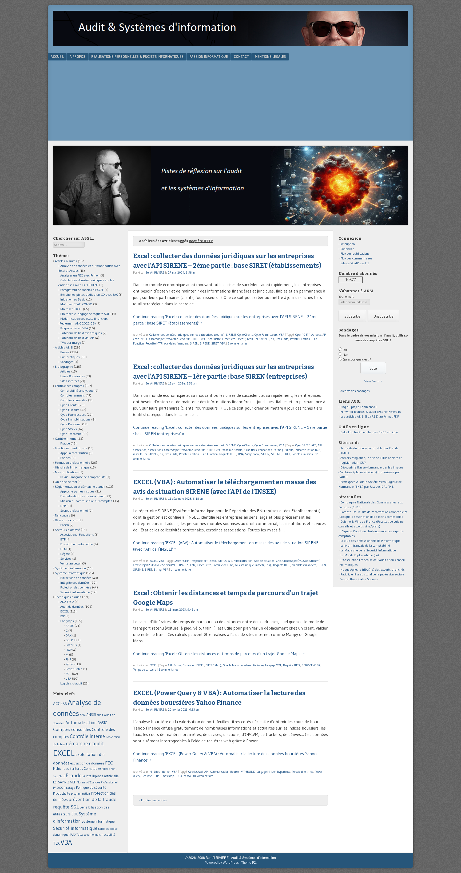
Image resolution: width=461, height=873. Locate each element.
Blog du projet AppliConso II (358, 407)
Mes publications (67, 472)
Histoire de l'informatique (72, 467)
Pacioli (64, 525)
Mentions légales (270, 56)
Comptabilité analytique (77, 391)
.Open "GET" (302, 335)
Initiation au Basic (72, 299)
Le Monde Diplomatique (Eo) (359, 555)
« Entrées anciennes (153, 800)
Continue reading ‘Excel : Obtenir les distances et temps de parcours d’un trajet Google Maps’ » (219, 653)
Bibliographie (64, 367)
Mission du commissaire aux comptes (86, 501)
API (325, 335)
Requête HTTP (153, 343)
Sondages (67, 362)
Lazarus (71, 645)
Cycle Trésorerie (71, 434)
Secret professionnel (74, 510)
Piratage (69, 788)
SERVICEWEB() (311, 665)
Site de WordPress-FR (354, 263)
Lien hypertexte (280, 772)
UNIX (179, 776)
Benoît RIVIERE (154, 272)
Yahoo (187, 776)
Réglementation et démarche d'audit (80, 486)
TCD (72, 834)
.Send (212, 561)
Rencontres (62, 515)
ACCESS (60, 703)
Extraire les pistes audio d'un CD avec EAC (89, 295)
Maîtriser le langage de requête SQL (85, 314)
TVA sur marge (70, 343)
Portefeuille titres (302, 772)
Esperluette (213, 339)
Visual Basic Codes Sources (359, 579)
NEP (63, 506)
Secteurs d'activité (67, 530)
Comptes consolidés (73, 400)
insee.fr (241, 339)
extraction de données (87, 763)
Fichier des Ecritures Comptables (77, 769)
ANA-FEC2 (67, 602)
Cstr (192, 565)
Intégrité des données (75, 582)
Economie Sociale (231, 450)
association (139, 450)
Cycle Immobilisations (75, 419)
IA (83, 776)
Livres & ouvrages (72, 376)
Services (65, 558)
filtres (106, 769)
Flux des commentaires (356, 258)
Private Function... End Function (198, 454)
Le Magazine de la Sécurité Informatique (368, 550)
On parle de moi (66, 482)
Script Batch (74, 669)
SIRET (215, 343)
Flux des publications (354, 253)
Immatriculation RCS (307, 450)
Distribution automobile (76, 544)
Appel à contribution (74, 453)
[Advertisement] (230, 100)
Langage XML (273, 665)
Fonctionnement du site (71, 448)
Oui (345, 350)
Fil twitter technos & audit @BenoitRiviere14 (370, 412)
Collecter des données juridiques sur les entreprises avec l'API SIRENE (192, 335)
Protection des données (75, 587)
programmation (80, 793)
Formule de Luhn (223, 565)
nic (272, 339)
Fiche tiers (228, 339)
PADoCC (58, 788)
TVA (56, 843)
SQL (68, 674)
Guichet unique (244, 565)
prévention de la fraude (92, 799)
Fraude (65, 443)
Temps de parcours (144, 669)
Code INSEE (140, 339)
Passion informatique (208, 56)
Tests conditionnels (89, 834)
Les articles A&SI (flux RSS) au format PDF (369, 416)
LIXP (68, 650)
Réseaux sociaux (66, 520)
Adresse (316, 335)
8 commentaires (168, 669)
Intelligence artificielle (102, 776)
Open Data (282, 339)
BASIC (70, 626)
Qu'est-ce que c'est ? (357, 359)
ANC (83, 715)
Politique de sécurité (91, 787)
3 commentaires (237, 343)
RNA (241, 454)
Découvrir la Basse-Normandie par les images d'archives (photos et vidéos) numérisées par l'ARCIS (371, 472)
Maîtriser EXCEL (71, 309)
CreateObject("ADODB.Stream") (301, 561)
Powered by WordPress (222, 862)
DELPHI (70, 640)
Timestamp (167, 776)
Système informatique (70, 573)
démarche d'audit (85, 743)
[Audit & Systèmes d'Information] (230, 44)
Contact (241, 56)
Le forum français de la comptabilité (365, 545)
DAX (68, 635)
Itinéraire (258, 665)
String (158, 569)
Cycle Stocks (68, 429)
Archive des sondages (355, 391)
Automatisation (243, 561)
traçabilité (108, 834)
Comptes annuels (72, 395)
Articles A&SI (64, 347)
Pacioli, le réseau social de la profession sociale (372, 574)
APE (313, 445)
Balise (177, 665)
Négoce (65, 554)
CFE (278, 561)
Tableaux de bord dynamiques (81, 333)
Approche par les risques (77, 491)
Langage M (263, 772)
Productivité (61, 793)
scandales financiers (176, 343)
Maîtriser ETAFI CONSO (76, 304)
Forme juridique (283, 450)
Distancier (188, 665)
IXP (62, 616)
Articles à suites (66, 261)
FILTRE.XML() (213, 665)
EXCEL (153, 561)
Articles (65, 371)
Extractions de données (76, 578)
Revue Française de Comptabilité (83, 477)
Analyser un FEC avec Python (80, 275)
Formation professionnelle (72, 462)
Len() (250, 339)
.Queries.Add (195, 772)
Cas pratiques (70, 357)
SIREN (194, 343)
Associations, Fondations (77, 534)
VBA (281, 335)
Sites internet (161, 772)
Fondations (265, 450)
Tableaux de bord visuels (77, 338)
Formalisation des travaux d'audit (83, 496)
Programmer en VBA (74, 328)
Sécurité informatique (75, 592)
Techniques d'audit (68, 597)
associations (155, 450)
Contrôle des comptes (69, 386)
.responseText (199, 561)
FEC (109, 763)
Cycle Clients (245, 335)
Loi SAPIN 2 (262, 339)
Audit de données (72, 606)
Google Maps (231, 665)
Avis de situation (264, 561)
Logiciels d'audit (71, 683)
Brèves (64, 352)
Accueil (57, 56)
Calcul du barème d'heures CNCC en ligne (369, 432)
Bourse (234, 772)
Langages (67, 621)
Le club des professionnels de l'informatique (370, 541)
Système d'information (70, 568)
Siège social (252, 454)
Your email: (346, 296)
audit (100, 715)
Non (345, 355)
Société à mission (302, 454)
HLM (63, 549)
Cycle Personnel (70, 424)
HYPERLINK (247, 772)
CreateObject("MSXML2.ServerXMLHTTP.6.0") (177, 339)
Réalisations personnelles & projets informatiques (137, 56)
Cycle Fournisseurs (266, 335)
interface (245, 665)
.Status (222, 561)
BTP (63, 539)
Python (70, 664)
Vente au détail (70, 563)
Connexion (347, 249)
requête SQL (66, 807)
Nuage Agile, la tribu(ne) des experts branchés (372, 569)
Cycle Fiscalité (70, 410)
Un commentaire (181, 569)
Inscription (347, 244)
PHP (68, 659)
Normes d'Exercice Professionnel (97, 782)
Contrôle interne (66, 438)
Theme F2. (249, 862)
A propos (77, 56)
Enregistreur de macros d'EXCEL (82, 290)
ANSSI (91, 714)
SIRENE (205, 343)
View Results (373, 381)
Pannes (65, 458)
